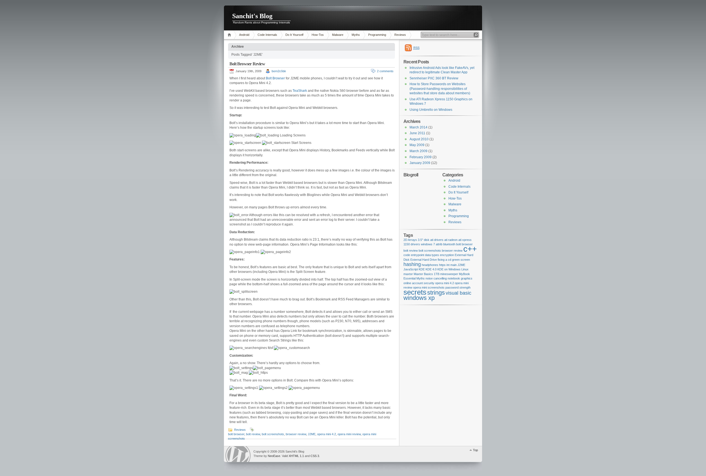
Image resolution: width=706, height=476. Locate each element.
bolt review (253, 434)
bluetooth (449, 244)
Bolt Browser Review (247, 63)
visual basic (458, 293)
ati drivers (436, 239)
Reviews (400, 34)
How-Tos (318, 34)
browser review (296, 434)
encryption (447, 255)
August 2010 (419, 139)
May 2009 (417, 145)
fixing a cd (444, 259)
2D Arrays (410, 239)
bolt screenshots (273, 434)
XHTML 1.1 (296, 456)
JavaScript (410, 269)
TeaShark (300, 91)
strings (436, 292)
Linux (465, 269)
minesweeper (449, 274)
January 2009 (420, 163)
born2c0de (279, 71)
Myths (356, 34)
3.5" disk (423, 239)
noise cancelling (436, 278)
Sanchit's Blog (252, 16)
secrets (414, 292)
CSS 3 (315, 456)
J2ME (311, 434)
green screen (461, 259)
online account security (418, 283)
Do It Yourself (294, 34)
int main (451, 265)
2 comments (385, 71)
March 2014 (418, 127)
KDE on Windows (449, 269)
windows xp (419, 297)
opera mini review (349, 434)
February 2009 (421, 157)
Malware (337, 34)
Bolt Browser (275, 78)
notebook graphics (460, 278)
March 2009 (418, 151)
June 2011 (417, 133)
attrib (439, 244)
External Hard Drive (423, 259)
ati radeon (451, 239)
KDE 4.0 (431, 269)
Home (230, 35)
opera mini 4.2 (326, 434)
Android (244, 34)
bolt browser (236, 434)
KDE (422, 269)
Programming (377, 34)
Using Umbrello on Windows (431, 110)
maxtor (408, 274)
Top (475, 450)
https (442, 265)
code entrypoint (413, 255)
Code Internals (267, 34)
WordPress (238, 454)
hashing (412, 264)
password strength (457, 287)
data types (432, 255)
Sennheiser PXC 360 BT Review (434, 78)
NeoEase (274, 456)
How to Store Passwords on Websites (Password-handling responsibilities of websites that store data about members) (440, 88)
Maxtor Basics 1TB (426, 274)
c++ (470, 248)
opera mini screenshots (429, 287)
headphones (430, 265)
